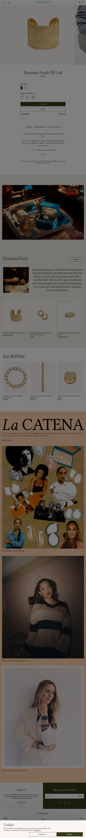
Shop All (76, 259)
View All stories (7, 440)
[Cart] (82, 2)
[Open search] (9, 2)
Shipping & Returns (40, 127)
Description (28, 127)
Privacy (80, 818)
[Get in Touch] (21, 796)
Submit (80, 796)
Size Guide (62, 114)
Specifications (56, 127)
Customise (41, 834)
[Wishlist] (79, 3)
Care (48, 127)
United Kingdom (44, 813)
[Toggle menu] (4, 2)
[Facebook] (60, 802)
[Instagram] (64, 802)
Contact (5, 818)
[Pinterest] (69, 802)
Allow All (69, 834)
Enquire (43, 109)
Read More (37, 830)
